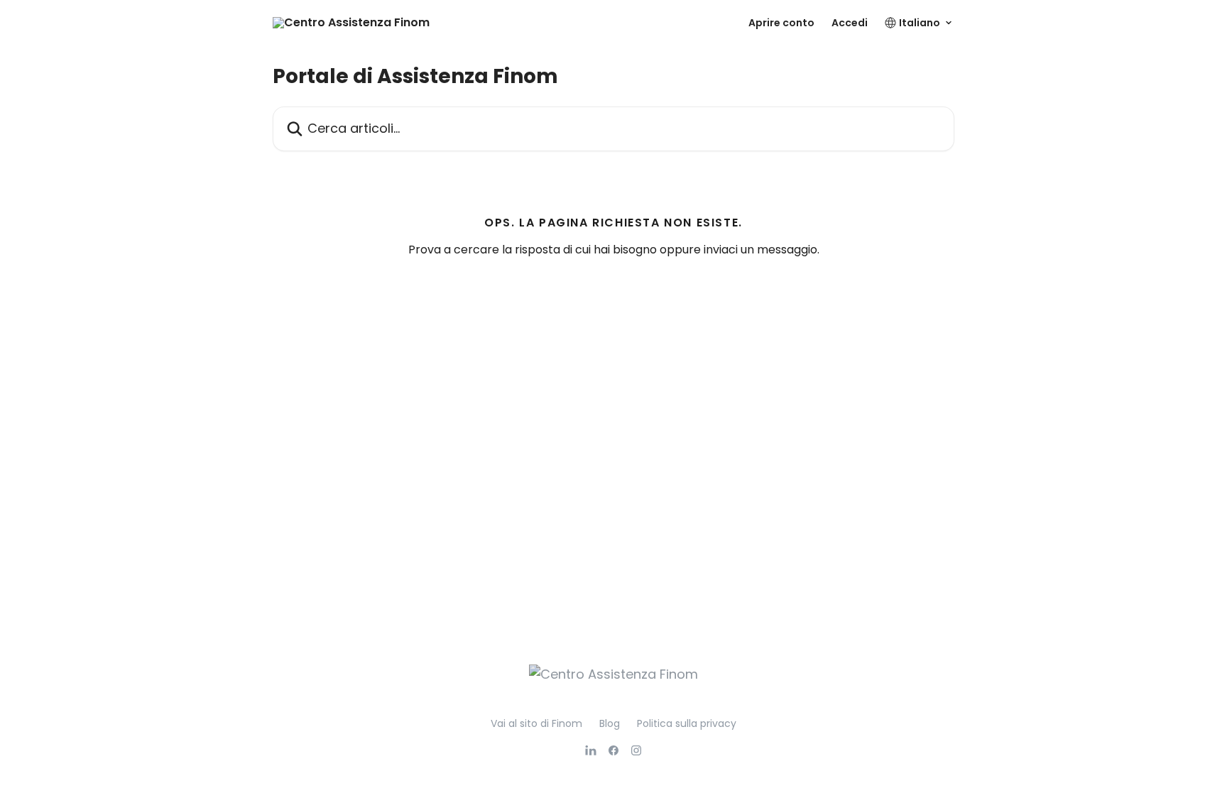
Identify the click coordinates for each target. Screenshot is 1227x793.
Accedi (849, 23)
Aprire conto (781, 23)
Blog (609, 723)
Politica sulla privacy (686, 723)
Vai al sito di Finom (536, 723)
